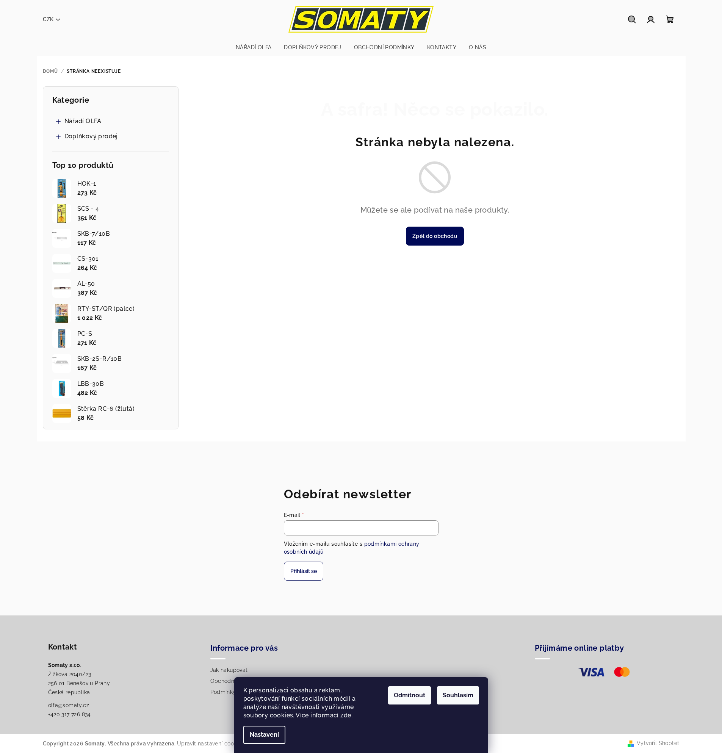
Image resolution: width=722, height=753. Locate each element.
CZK (48, 19)
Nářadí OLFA (83, 121)
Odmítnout (409, 695)
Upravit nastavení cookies (210, 743)
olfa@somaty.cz (68, 705)
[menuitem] (253, 47)
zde (345, 715)
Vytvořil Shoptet (658, 743)
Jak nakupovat (229, 670)
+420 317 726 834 (69, 714)
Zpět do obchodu (434, 236)
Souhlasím (458, 695)
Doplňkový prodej (91, 136)
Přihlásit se (303, 571)
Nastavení (264, 734)
